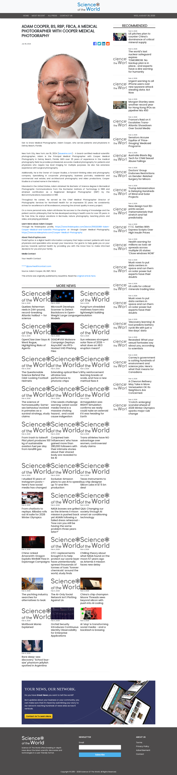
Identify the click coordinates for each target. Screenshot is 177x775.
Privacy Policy (142, 746)
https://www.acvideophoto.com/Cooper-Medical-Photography (52, 232)
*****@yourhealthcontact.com (36, 266)
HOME (26, 15)
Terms (139, 742)
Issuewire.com (65, 153)
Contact (140, 754)
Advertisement (143, 750)
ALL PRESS (52, 15)
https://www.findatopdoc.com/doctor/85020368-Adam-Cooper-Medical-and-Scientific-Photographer (66, 228)
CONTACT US (66, 15)
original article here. (86, 276)
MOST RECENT (38, 15)
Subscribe (100, 754)
